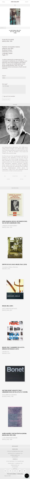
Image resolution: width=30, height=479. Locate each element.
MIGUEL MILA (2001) (7, 306)
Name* (4, 75)
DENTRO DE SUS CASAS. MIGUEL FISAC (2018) (14, 264)
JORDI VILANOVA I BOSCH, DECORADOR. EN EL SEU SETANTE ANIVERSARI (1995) (14, 222)
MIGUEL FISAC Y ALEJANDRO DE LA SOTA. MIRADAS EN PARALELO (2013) (13, 348)
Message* (5, 84)
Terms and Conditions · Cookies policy (15, 473)
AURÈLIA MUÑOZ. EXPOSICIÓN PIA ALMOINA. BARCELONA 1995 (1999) (14, 434)
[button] (27, 476)
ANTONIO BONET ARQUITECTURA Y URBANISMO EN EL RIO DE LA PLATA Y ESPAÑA (15, 391)
